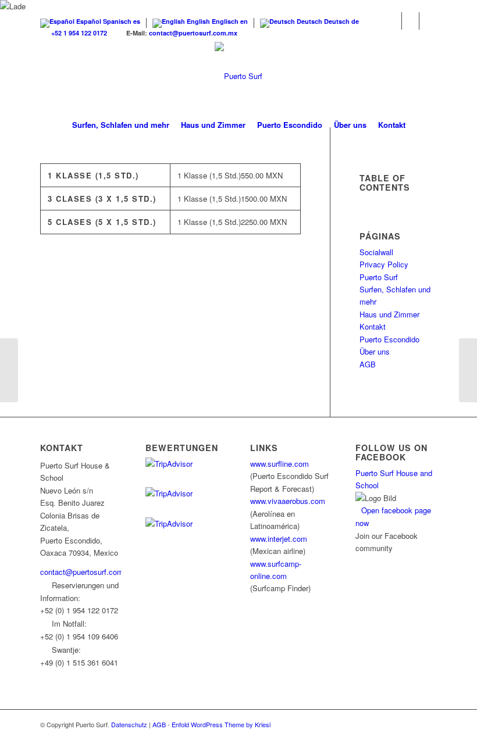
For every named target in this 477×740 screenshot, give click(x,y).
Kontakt (372, 326)
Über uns (374, 351)
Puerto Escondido (389, 339)
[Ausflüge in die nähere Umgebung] (9, 370)
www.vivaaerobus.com (287, 500)
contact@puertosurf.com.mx (193, 32)
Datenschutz (129, 724)
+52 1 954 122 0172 (79, 32)
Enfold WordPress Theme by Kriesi (221, 724)
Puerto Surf (378, 277)
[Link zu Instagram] (410, 21)
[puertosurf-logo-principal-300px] (238, 76)
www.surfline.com (279, 463)
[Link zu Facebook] (393, 21)
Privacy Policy (383, 264)
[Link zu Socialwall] (428, 21)
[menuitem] (120, 125)
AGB (367, 364)
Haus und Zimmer (389, 314)
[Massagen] (468, 370)
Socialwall (376, 252)
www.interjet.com (278, 538)
